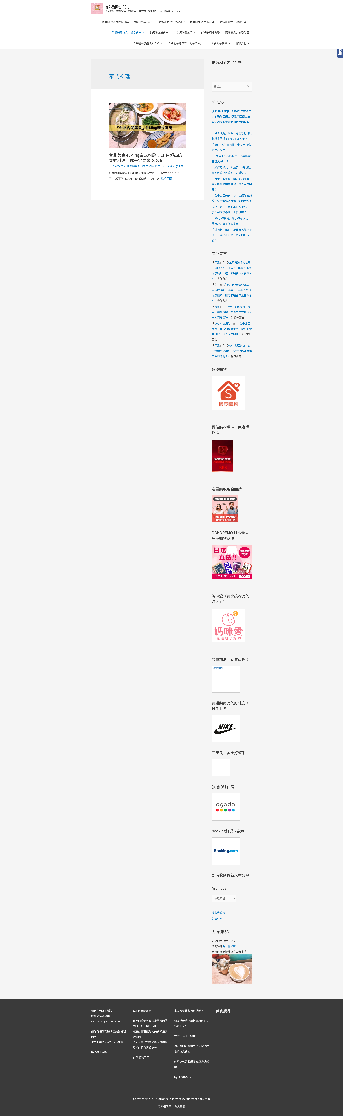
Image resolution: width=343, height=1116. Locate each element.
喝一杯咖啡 (229, 946)
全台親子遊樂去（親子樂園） (185, 43)
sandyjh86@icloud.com (106, 1021)
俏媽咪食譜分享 (159, 32)
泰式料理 (167, 166)
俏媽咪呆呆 (117, 6)
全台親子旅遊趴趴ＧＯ (146, 43)
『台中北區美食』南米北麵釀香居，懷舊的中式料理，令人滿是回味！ (232, 184)
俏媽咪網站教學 (210, 32)
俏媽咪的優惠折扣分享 (115, 22)
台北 (157, 166)
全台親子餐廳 (219, 43)
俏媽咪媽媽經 (142, 22)
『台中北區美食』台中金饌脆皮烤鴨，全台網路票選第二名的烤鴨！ (232, 351)
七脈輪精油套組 (217, 668)
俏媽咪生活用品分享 (202, 22)
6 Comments (117, 166)
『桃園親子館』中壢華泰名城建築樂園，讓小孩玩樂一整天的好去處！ (232, 235)
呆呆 (217, 262)
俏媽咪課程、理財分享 (232, 22)
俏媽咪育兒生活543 (170, 22)
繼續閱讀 (166, 178)
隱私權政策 (218, 913)
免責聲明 (217, 919)
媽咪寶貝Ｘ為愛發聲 (237, 32)
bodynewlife (222, 323)
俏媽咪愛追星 (185, 32)
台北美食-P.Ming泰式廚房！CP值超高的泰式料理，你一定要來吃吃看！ (145, 157)
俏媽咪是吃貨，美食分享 (126, 32)
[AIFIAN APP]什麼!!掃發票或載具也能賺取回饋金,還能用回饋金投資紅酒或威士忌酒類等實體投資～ (232, 116)
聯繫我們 (241, 43)
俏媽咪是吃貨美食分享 (140, 166)
